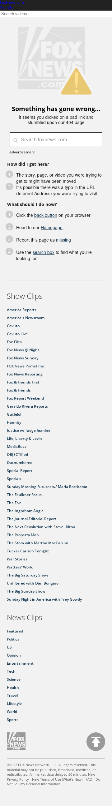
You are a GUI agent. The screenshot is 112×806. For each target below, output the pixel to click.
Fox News (16, 741)
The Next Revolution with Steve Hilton (41, 526)
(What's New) (72, 779)
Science (14, 679)
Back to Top (95, 741)
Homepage (52, 227)
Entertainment (20, 663)
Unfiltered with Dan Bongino (32, 583)
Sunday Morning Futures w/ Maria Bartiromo (47, 486)
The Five (14, 502)
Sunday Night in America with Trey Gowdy (44, 599)
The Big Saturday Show (27, 575)
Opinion (14, 655)
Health (13, 687)
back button (45, 215)
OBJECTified (17, 454)
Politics (13, 639)
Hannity (14, 422)
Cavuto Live (17, 334)
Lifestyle (14, 703)
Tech (11, 671)
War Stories (17, 559)
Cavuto (13, 325)
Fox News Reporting (25, 374)
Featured (15, 631)
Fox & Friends (19, 390)
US (9, 647)
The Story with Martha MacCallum (37, 543)
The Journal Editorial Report (31, 518)
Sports (12, 719)
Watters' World (20, 567)
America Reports (21, 309)
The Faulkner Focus (24, 494)
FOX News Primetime (25, 366)
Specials (14, 478)
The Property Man (23, 535)
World (12, 711)
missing (63, 240)
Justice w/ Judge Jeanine (28, 430)
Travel (12, 695)
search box (43, 252)
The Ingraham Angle (25, 510)
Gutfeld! (14, 414)
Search (6, 7)
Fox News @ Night (23, 350)
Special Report (19, 470)
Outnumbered (19, 462)
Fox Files (14, 342)
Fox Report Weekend (25, 398)
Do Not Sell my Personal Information (53, 781)
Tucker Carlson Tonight (28, 551)
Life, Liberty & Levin (24, 438)
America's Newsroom (25, 317)
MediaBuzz (16, 446)
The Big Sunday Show (26, 591)
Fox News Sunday (22, 358)
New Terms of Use (46, 779)
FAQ (89, 779)
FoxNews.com (12, 2)
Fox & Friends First (23, 382)
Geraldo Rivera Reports (27, 406)
